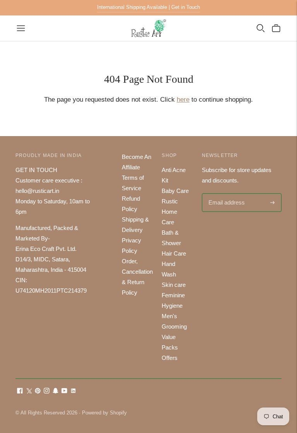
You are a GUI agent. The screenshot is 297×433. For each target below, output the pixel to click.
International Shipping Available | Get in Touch (148, 7)
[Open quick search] (260, 28)
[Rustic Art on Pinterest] (38, 391)
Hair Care (174, 253)
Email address (226, 194)
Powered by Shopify (104, 413)
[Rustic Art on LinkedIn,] (73, 391)
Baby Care (175, 191)
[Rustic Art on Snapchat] (55, 391)
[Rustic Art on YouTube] (64, 391)
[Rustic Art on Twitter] (29, 391)
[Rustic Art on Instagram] (47, 391)
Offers (170, 358)
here (183, 99)
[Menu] (20, 28)
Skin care (174, 284)
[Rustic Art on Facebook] (20, 391)
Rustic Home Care (170, 211)
